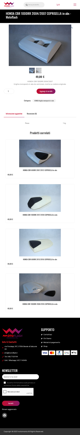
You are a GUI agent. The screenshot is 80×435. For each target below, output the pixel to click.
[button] (72, 27)
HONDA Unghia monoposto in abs (44, 100)
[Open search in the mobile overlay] (36, 4)
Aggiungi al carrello (46, 91)
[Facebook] (4, 415)
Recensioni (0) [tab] (32, 113)
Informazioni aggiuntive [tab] (14, 113)
